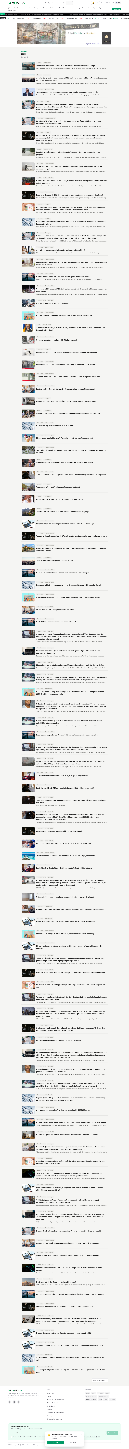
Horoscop (77, 8)
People (70, 8)
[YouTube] (18, 1402)
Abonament (116, 9)
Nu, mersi (73, 1442)
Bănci (100, 1399)
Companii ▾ (37, 8)
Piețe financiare (18, 8)
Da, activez (55, 1442)
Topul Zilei (62, 8)
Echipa (49, 1396)
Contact (49, 1409)
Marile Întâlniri (86, 8)
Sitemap (49, 1416)
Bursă (87, 1393)
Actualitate (28, 8)
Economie (112, 1399)
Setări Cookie (51, 1406)
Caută (69, 3)
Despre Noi (50, 1393)
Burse (93, 1393)
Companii (100, 1393)
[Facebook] (9, 1402)
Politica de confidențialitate (93, 1437)
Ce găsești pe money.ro (54, 1419)
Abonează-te (112, 1433)
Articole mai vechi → (99, 1380)
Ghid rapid (53, 8)
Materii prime (12, 10)
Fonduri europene (91, 1399)
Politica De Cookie (52, 1403)
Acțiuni (107, 1393)
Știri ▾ (10, 8)
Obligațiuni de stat (91, 1396)
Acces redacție (117, 1445)
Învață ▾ (45, 8)
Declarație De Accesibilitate (55, 1412)
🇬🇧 (118, 3)
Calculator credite (103, 1396)
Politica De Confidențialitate (55, 1399)
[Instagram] (14, 1402)
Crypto (101, 8)
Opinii (95, 8)
